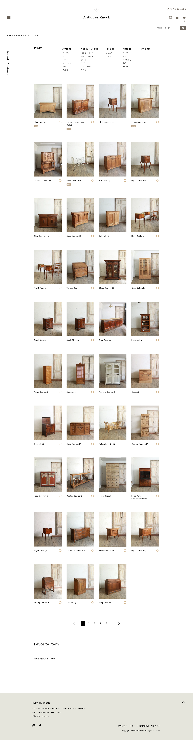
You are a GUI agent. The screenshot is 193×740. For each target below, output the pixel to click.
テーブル (66, 53)
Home (10, 35)
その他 (65, 70)
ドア (64, 60)
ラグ (82, 63)
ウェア (108, 56)
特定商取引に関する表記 (150, 725)
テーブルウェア (87, 56)
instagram (8, 70)
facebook (8, 55)
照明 (64, 67)
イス (64, 56)
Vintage (126, 49)
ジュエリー (110, 53)
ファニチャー (33, 35)
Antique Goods (89, 49)
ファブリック (86, 67)
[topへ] (183, 703)
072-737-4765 (177, 9)
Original (145, 49)
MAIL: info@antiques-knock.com (46, 712)
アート (83, 60)
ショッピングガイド (126, 725)
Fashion (110, 49)
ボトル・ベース (87, 53)
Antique (20, 35)
